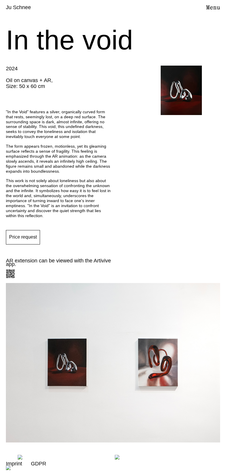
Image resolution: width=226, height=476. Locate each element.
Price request (23, 236)
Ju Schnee (18, 7)
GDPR (38, 464)
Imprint (14, 464)
